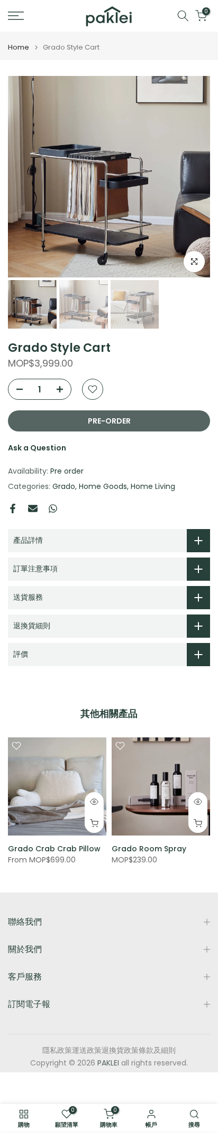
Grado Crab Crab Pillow (54, 848)
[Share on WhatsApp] (53, 508)
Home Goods (103, 486)
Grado (63, 486)
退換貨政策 (120, 1050)
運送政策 (87, 1050)
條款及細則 (157, 1050)
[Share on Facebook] (12, 508)
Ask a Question (37, 448)
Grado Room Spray (149, 848)
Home (18, 47)
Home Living (153, 486)
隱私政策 (57, 1050)
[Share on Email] (33, 508)
